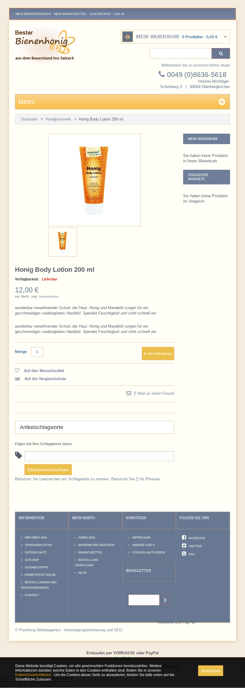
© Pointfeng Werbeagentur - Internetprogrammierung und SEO (68, 630)
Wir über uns (36, 537)
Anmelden (86, 537)
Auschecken (100, 14)
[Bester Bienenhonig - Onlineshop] (45, 45)
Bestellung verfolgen (87, 562)
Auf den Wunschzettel (44, 370)
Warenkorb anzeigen (96, 545)
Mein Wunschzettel (70, 14)
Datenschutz (36, 552)
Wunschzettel (90, 552)
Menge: (21, 351)
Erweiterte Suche (40, 574)
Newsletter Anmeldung (147, 590)
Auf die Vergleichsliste (45, 379)
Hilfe (82, 572)
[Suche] (221, 53)
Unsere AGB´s (143, 545)
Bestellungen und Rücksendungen (38, 585)
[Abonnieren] (165, 600)
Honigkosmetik (58, 119)
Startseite (29, 119)
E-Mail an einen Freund (154, 393)
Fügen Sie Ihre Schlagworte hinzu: (43, 444)
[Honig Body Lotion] (62, 242)
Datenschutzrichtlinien (33, 675)
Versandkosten (49, 296)
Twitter (195, 546)
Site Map (32, 559)
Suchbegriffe (36, 567)
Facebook (197, 538)
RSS (192, 554)
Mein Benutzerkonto (33, 14)
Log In (119, 14)
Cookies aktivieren (148, 552)
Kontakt (32, 595)
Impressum (141, 537)
